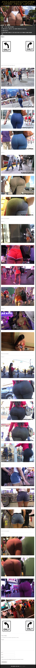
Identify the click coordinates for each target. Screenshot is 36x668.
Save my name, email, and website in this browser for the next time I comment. (12, 659)
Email (2, 654)
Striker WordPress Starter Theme (15, 666)
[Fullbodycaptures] (18, 3)
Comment (2, 639)
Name (2, 652)
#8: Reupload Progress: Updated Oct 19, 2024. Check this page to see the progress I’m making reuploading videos (17, 33)
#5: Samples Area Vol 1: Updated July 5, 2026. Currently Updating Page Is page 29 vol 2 (14, 28)
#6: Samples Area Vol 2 (5, 30)
